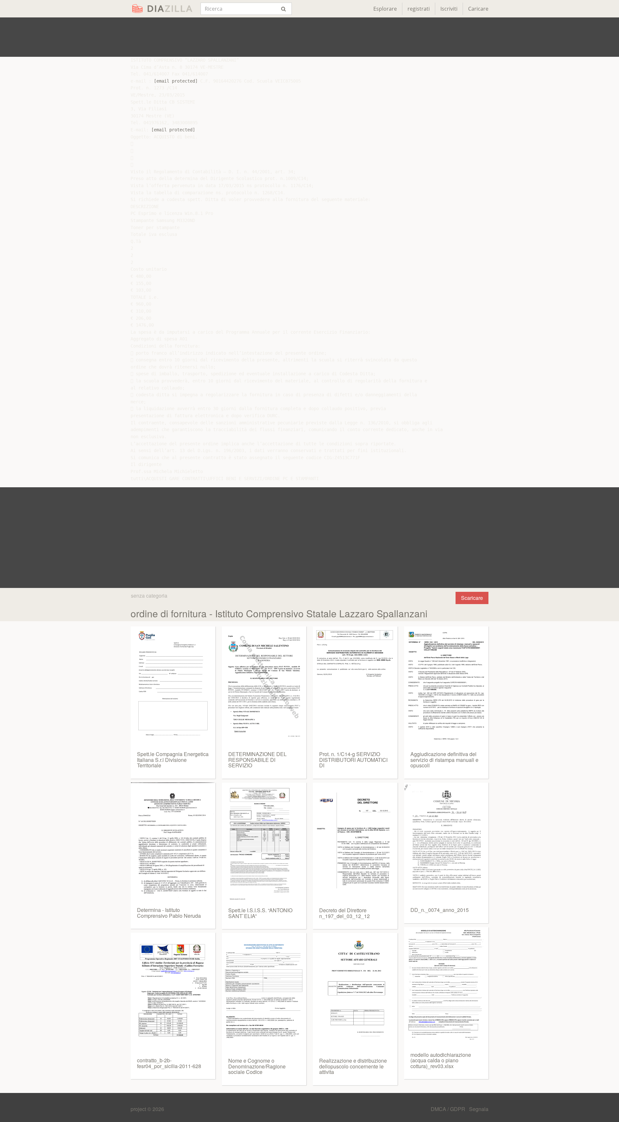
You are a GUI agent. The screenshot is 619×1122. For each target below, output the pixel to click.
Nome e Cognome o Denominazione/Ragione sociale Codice (257, 1066)
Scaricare (472, 597)
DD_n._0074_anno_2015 (439, 910)
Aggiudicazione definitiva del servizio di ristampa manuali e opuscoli (444, 759)
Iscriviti (448, 8)
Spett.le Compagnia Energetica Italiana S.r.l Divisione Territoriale (173, 759)
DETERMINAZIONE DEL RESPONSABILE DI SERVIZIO (257, 759)
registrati (419, 8)
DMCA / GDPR (449, 1109)
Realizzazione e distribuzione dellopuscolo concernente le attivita (353, 1066)
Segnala (478, 1109)
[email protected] (176, 81)
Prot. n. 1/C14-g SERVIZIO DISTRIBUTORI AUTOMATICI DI (353, 759)
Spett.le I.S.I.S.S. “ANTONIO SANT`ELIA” (260, 913)
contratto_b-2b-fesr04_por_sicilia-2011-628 (169, 1063)
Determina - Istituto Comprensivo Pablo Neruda (169, 912)
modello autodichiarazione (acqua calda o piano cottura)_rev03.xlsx (440, 1060)
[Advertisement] (309, 37)
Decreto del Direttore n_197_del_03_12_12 (344, 913)
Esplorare (385, 8)
